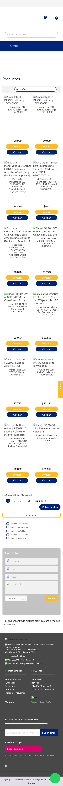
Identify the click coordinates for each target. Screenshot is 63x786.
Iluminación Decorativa (19, 535)
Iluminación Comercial (19, 523)
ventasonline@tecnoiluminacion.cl (27, 663)
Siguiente (42, 501)
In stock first (35, 89)
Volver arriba (50, 507)
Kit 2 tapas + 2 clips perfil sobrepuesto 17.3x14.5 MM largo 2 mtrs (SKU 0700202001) (46, 184)
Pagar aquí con (15, 748)
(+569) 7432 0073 (25, 659)
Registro (35, 682)
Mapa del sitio (41, 779)
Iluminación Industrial (19, 527)
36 (29, 500)
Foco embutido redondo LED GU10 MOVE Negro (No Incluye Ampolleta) (17, 442)
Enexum (31, 783)
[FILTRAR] (60, 395)
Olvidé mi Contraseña (42, 686)
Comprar (17, 146)
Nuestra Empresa (13, 679)
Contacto (9, 689)
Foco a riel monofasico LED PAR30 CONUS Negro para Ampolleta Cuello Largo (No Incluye (17, 250)
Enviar (51, 598)
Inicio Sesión (37, 679)
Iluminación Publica (18, 531)
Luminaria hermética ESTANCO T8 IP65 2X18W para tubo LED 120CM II (47, 311)
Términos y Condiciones (43, 689)
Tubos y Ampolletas (18, 538)
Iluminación (10, 682)
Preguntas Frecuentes (15, 693)
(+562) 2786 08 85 (17, 655)
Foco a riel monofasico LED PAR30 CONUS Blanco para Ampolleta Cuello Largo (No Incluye (17, 185)
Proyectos (10, 686)
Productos (31, 515)
